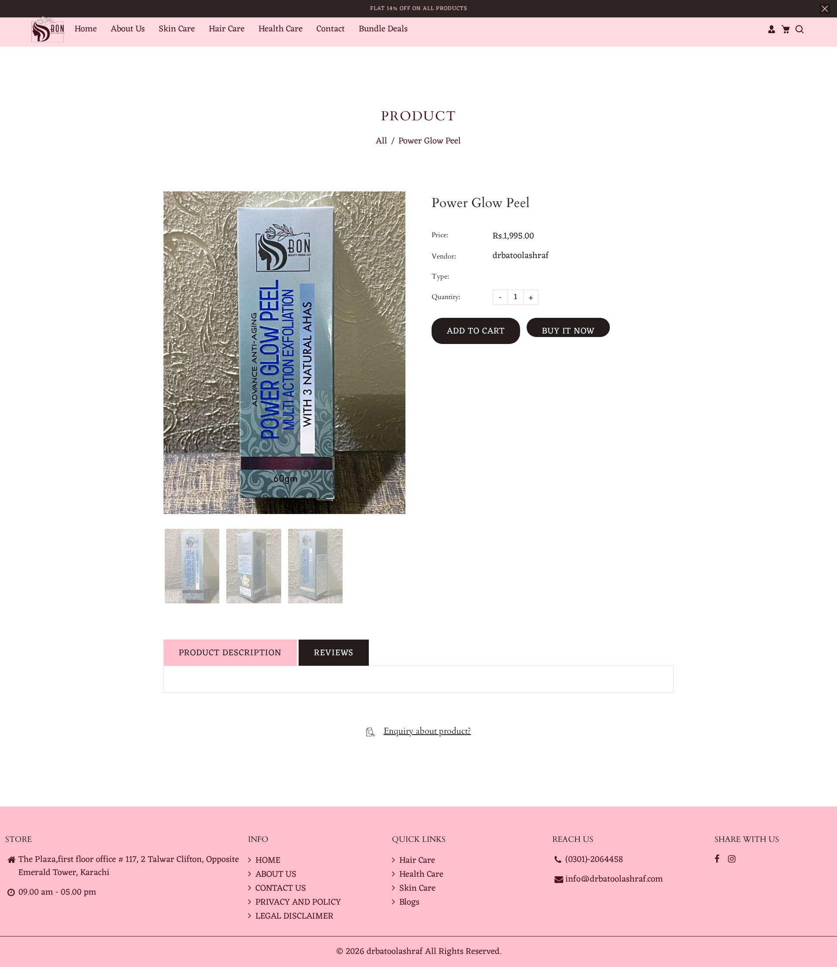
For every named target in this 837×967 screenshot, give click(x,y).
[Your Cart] (785, 29)
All (381, 141)
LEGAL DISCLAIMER (294, 916)
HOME (267, 860)
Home (86, 29)
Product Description (230, 653)
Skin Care (177, 29)
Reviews (334, 653)
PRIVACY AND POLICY (298, 902)
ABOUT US (275, 874)
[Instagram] (733, 860)
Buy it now (568, 330)
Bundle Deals (383, 29)
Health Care (281, 29)
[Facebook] (718, 860)
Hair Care (227, 29)
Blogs (409, 902)
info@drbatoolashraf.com (614, 879)
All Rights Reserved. (463, 952)
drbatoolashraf (521, 255)
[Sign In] (771, 29)
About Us (128, 29)
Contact (330, 29)
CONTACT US (280, 888)
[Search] (799, 29)
